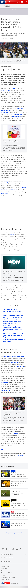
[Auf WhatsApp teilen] (14, 69)
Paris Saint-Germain (16, 114)
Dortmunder (5, 112)
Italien (12, 235)
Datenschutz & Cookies (7, 573)
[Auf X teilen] (8, 69)
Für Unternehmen (7, 558)
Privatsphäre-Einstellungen (8, 577)
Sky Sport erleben (7, 554)
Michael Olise (5, 194)
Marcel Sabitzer (5, 390)
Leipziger (6, 182)
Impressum (4, 568)
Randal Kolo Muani (6, 110)
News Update (19, 455)
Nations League (5, 90)
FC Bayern (14, 190)
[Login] (18, 2)
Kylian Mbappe (16, 116)
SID (2, 449)
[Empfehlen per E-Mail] (19, 69)
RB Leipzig (15, 433)
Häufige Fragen (5, 566)
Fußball (7, 6)
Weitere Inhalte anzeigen (14, 534)
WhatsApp (20, 549)
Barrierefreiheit (5, 579)
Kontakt (3, 575)
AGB (2, 570)
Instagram (13, 549)
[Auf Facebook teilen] (3, 69)
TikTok (10, 549)
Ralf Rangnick (15, 362)
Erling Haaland (19, 366)
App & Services (6, 561)
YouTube (17, 549)
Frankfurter (20, 108)
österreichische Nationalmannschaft (14, 356)
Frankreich (14, 88)
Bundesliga (4, 382)
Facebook (6, 549)
